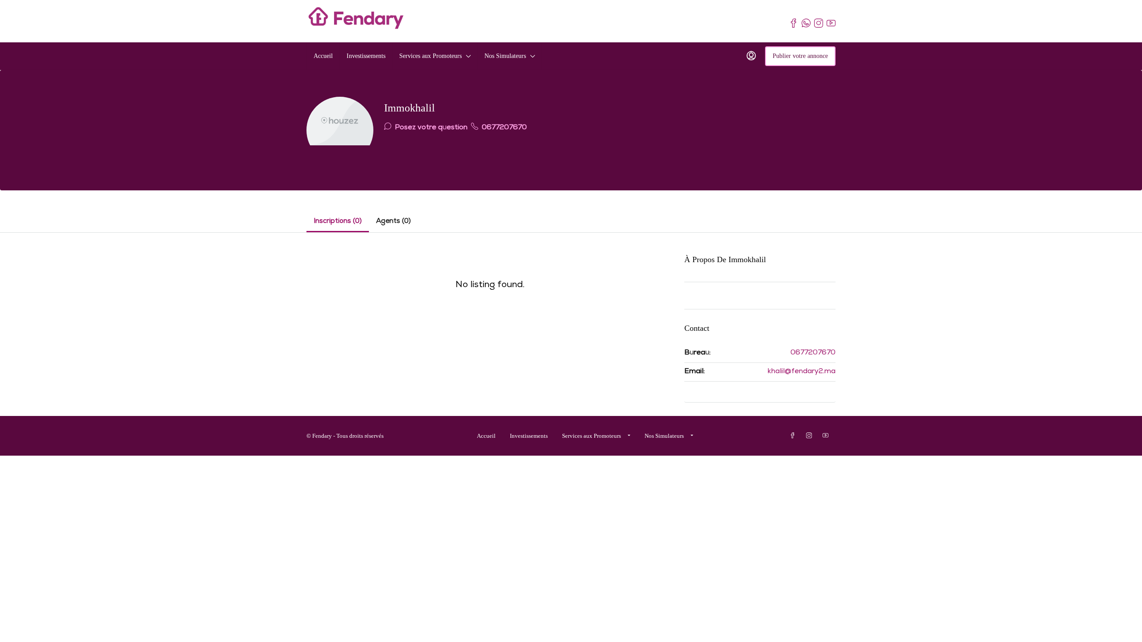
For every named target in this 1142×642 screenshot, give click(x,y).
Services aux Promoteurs (430, 56)
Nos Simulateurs (505, 56)
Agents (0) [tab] (393, 221)
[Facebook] (794, 435)
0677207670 (503, 128)
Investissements (366, 56)
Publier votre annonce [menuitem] (800, 56)
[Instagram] (810, 435)
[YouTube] (827, 435)
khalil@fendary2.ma (802, 371)
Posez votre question (430, 128)
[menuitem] (751, 56)
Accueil (323, 56)
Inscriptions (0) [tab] (338, 221)
